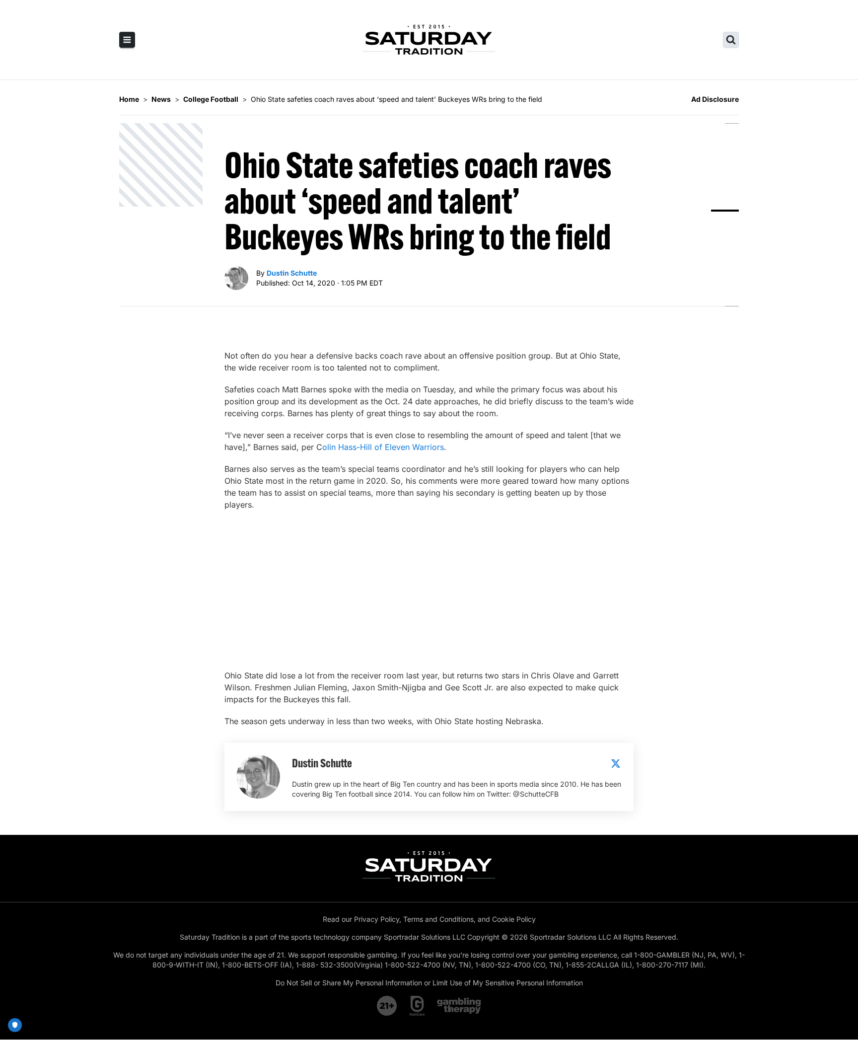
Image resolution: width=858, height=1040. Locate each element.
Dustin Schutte (292, 273)
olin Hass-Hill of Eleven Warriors (383, 447)
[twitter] (616, 763)
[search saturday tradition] (731, 40)
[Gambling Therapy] (459, 1005)
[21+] (387, 1006)
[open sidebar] (127, 40)
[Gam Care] (417, 1006)
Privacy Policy (376, 919)
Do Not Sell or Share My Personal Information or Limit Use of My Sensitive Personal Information (429, 982)
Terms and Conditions (438, 919)
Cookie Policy (514, 919)
